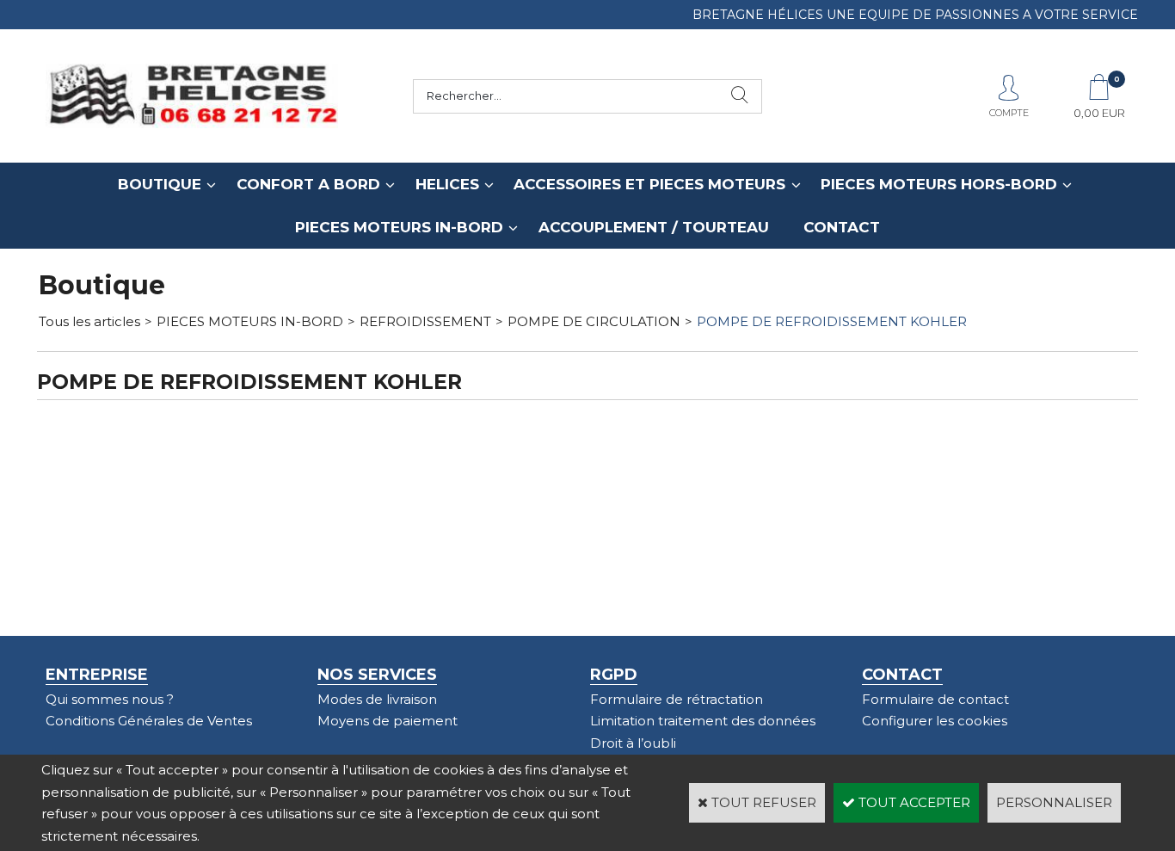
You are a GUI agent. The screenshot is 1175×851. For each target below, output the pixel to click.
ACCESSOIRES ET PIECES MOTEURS (649, 184)
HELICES (447, 184)
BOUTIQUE (159, 184)
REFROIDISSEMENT (425, 321)
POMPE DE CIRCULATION (594, 321)
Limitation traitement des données (702, 720)
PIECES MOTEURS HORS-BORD (939, 184)
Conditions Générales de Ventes (149, 720)
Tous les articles (89, 321)
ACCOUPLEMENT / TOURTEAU (653, 227)
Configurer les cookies (934, 720)
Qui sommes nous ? (110, 699)
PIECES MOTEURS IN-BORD (399, 227)
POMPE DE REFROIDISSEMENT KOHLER (832, 321)
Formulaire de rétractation (676, 699)
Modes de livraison (377, 699)
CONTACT (841, 227)
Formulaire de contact (935, 699)
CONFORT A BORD (308, 184)
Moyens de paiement (387, 720)
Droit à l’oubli (633, 743)
